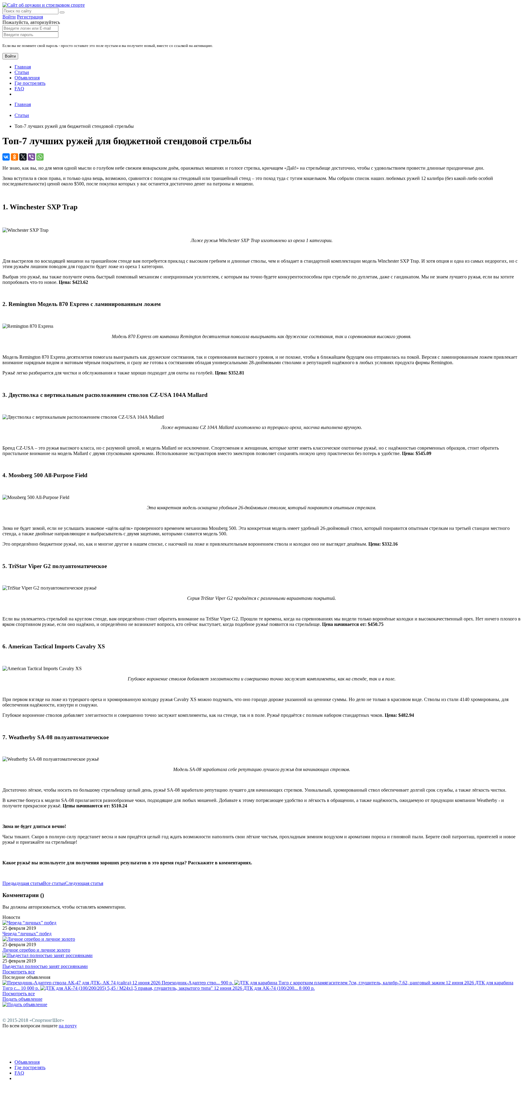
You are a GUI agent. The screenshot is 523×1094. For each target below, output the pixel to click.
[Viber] (31, 157)
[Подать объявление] (24, 1004)
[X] (23, 157)
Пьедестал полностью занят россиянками (45, 966)
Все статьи (54, 883)
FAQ (19, 88)
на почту (68, 1025)
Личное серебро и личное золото (36, 950)
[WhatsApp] (40, 157)
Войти (9, 16)
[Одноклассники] (14, 157)
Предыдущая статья (22, 883)
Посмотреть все (18, 971)
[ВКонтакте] (6, 157)
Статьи (22, 72)
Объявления (27, 77)
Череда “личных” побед (26, 933)
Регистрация (30, 16)
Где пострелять (30, 83)
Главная (23, 66)
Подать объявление (22, 999)
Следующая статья (84, 883)
